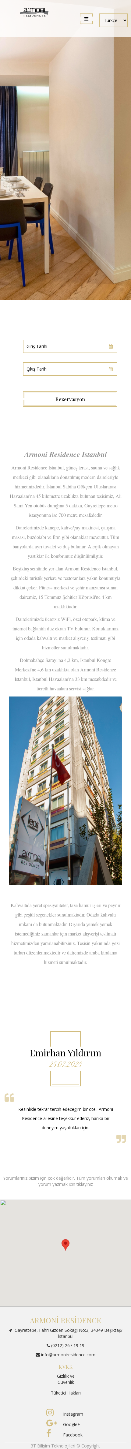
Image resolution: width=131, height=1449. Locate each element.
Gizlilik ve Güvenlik (66, 1379)
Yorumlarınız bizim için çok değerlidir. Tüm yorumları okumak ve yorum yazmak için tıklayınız (65, 1181)
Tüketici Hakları (66, 1393)
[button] (65, 1247)
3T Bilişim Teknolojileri (53, 1446)
